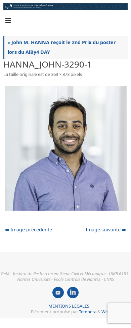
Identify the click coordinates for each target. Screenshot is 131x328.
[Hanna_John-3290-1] (65, 148)
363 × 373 (60, 74)
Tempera (87, 312)
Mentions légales (68, 306)
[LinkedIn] (73, 292)
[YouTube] (58, 292)
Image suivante (103, 229)
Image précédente (31, 229)
